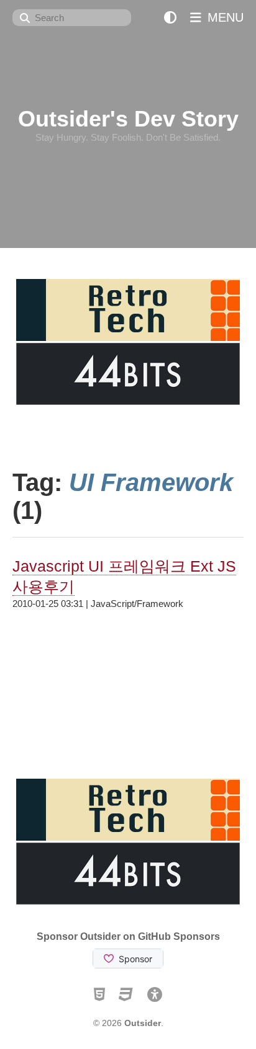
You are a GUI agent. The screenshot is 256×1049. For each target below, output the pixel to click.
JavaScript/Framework (137, 603)
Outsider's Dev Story (128, 118)
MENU (224, 17)
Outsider (142, 1023)
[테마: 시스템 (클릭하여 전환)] (170, 18)
